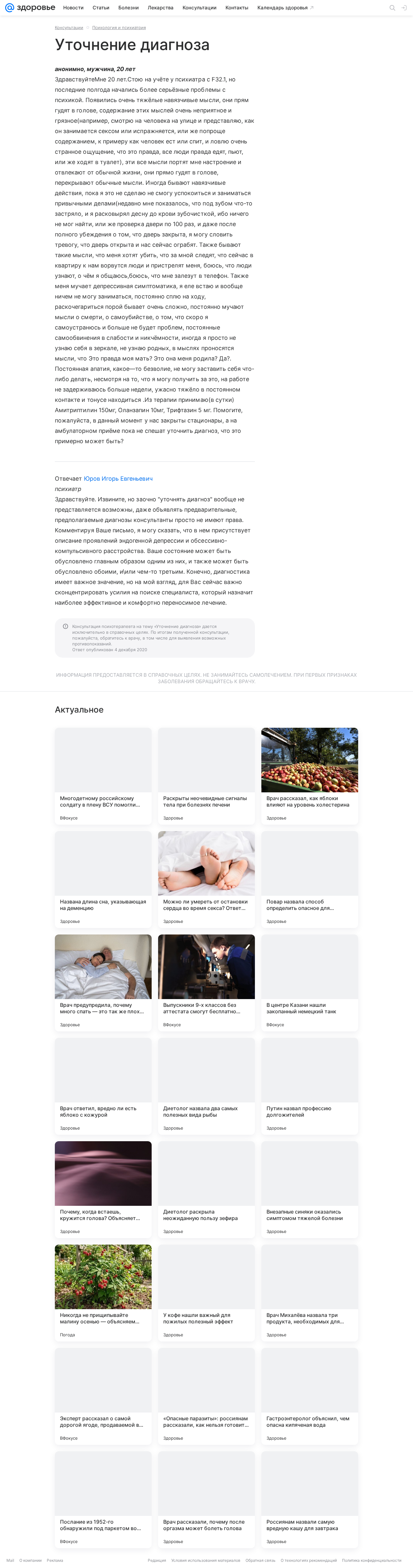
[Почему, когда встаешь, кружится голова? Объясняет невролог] (103, 1189)
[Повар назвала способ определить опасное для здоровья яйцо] (309, 879)
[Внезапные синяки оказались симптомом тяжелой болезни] (309, 1189)
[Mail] (9, 8)
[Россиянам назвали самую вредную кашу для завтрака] (309, 1499)
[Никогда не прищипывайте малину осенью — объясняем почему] (103, 1293)
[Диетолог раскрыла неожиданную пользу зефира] (206, 1189)
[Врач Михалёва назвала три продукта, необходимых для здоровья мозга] (309, 1293)
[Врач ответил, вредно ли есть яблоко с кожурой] (103, 1086)
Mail (10, 1560)
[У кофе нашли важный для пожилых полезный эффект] (206, 1293)
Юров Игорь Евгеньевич (118, 478)
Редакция (157, 1560)
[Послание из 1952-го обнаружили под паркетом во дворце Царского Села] (103, 1499)
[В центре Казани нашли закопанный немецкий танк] (309, 982)
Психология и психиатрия (119, 27)
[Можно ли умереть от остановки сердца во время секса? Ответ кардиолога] (206, 879)
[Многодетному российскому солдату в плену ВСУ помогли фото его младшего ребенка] (103, 776)
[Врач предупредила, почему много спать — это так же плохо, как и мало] (103, 982)
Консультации (69, 27)
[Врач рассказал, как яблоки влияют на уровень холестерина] (309, 776)
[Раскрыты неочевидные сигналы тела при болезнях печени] (206, 776)
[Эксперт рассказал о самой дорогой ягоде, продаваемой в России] (103, 1396)
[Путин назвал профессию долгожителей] (309, 1086)
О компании (30, 1560)
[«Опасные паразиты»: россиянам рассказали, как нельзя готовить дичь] (206, 1396)
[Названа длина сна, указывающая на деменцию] (103, 879)
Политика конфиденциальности (371, 1560)
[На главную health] (34, 8)
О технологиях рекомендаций (309, 1560)
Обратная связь (261, 1560)
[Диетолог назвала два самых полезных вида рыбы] (206, 1086)
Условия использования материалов (205, 1560)
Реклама (55, 1560)
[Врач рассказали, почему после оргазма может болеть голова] (206, 1499)
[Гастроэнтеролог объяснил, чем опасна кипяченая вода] (309, 1396)
